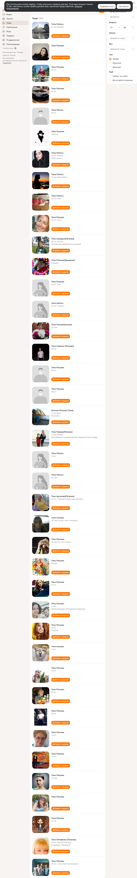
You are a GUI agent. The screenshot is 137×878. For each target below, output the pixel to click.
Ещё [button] (12, 55)
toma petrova (57, 303)
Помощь (20, 52)
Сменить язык (8, 48)
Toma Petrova (57, 24)
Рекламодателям (9, 52)
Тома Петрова (57, 45)
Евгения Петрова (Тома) (62, 410)
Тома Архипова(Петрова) (62, 496)
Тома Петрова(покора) (61, 324)
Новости (6, 55)
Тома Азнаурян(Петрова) (62, 239)
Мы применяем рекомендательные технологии (15, 60)
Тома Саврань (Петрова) (62, 346)
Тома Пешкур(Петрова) (62, 432)
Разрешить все (107, 6)
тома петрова (57, 518)
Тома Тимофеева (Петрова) (63, 839)
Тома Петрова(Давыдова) (63, 260)
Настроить (123, 6)
